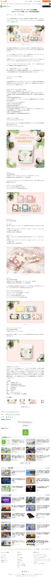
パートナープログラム (16, 574)
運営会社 (10, 574)
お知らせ (18, 562)
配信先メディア (3, 557)
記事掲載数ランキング (4, 560)
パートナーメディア (4, 558)
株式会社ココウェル (10, 14)
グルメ (8, 3)
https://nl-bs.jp (9, 78)
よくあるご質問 (19, 560)
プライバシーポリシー (29, 574)
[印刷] (12, 417)
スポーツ (26, 3)
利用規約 (23, 574)
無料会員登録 (19, 554)
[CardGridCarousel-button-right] (44, 402)
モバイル (36, 3)
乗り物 (39, 3)
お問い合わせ (25, 425)
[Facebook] (6, 417)
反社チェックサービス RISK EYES (39, 563)
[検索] (50, 4)
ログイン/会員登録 (47, 1)
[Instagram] (26, 571)
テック (33, 3)
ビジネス (29, 3)
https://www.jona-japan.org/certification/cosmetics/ (15, 119)
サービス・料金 (3, 555)
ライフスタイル (21, 3)
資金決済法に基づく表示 (38, 574)
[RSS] (28, 571)
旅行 (10, 3)
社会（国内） (18, 414)
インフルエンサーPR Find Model (39, 557)
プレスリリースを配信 (28, 1)
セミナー (18, 567)
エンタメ (4, 3)
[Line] (10, 417)
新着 (1, 3)
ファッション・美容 (15, 3)
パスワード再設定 (20, 557)
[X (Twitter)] (8, 417)
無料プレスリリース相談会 (21, 565)
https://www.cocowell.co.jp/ (15, 392)
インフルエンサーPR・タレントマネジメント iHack (42, 559)
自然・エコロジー (11, 414)
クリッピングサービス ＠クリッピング (40, 554)
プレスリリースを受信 (36, 1)
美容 (6, 414)
